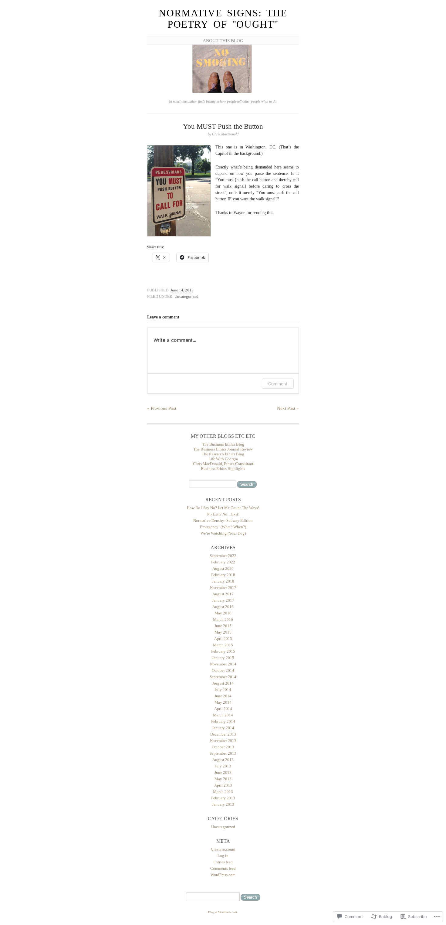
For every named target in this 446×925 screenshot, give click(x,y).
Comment (277, 383)
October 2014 (223, 670)
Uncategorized (186, 296)
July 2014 (223, 689)
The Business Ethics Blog (223, 444)
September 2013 (223, 753)
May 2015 (223, 632)
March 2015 (223, 645)
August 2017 (223, 594)
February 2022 (223, 562)
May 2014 (223, 702)
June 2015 (223, 626)
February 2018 (223, 575)
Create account (223, 849)
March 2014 (223, 715)
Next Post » (288, 408)
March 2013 (223, 791)
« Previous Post (161, 408)
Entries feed (223, 862)
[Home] (223, 92)
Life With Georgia (223, 459)
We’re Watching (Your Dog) (223, 533)
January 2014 (223, 728)
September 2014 (223, 677)
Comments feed (223, 868)
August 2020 (223, 568)
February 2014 (223, 721)
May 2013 (223, 779)
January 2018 (223, 581)
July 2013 (223, 766)
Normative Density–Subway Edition (223, 520)
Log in (223, 855)
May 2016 (223, 613)
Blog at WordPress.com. (223, 912)
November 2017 (223, 587)
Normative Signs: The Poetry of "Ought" (223, 19)
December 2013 (223, 734)
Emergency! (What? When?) (223, 527)
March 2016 (223, 619)
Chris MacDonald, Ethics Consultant (223, 463)
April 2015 (223, 638)
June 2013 (223, 772)
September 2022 (223, 555)
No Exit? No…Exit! (223, 514)
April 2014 (223, 708)
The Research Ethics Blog (223, 454)
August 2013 (223, 759)
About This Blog (223, 40)
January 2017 (223, 600)
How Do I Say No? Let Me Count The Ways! (223, 507)
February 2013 (223, 798)
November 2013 (223, 740)
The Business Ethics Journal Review (223, 449)
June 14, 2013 (182, 290)
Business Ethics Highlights (223, 468)
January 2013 (223, 804)
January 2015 (223, 657)
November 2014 (223, 664)
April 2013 (223, 785)
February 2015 (223, 651)
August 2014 (223, 683)
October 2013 (223, 747)
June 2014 (223, 696)
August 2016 (223, 606)
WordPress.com (223, 874)
